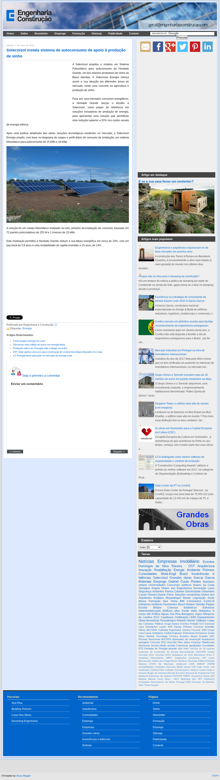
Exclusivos (201, 633)
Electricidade (193, 591)
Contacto (158, 745)
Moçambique (173, 597)
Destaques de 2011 (182, 655)
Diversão (172, 642)
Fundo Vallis (189, 610)
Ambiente (193, 570)
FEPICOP (177, 676)
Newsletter (41, 33)
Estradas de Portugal (155, 648)
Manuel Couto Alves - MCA (163, 679)
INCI (212, 636)
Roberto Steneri (186, 620)
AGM (191, 664)
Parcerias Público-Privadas (201, 661)
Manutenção (145, 661)
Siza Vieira (170, 601)
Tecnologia (161, 636)
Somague (144, 588)
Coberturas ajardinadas (188, 645)
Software (201, 620)
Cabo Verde (203, 667)
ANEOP (201, 664)
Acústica (184, 636)
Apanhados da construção (186, 639)
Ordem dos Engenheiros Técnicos (169, 661)
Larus (211, 588)
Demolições (151, 626)
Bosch (181, 604)
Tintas (147, 685)
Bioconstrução (187, 652)
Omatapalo (144, 682)
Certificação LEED (185, 617)
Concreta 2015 (163, 655)
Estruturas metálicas (150, 604)
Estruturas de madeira (160, 676)
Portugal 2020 (183, 682)
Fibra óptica (183, 642)
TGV (201, 623)
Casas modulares (154, 633)
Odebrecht (209, 679)
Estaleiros (143, 676)
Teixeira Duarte (157, 594)
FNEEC (186, 676)
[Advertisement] (38, 91)
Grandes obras (181, 577)
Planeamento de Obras (163, 682)
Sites (141, 685)
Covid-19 (209, 601)
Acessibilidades (146, 667)
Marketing (185, 679)
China (170, 594)
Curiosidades (148, 574)
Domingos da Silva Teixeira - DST (167, 566)
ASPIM (211, 664)
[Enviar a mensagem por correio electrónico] (58, 324)
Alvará (194, 636)
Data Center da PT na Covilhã (172, 485)
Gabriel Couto (178, 581)
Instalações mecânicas (187, 658)
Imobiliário (189, 561)
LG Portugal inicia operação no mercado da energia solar (42, 355)
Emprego (60, 33)
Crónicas (172, 607)
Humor (187, 597)
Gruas (206, 676)
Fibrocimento (157, 658)
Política (156, 614)
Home (10, 33)
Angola (155, 588)
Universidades (157, 585)
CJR (194, 667)
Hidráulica (205, 610)
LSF (204, 658)
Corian (202, 670)
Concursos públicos (179, 585)
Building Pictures (21, 708)
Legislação (199, 597)
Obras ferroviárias (149, 620)
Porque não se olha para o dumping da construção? (169, 276)
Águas (165, 614)
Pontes (196, 581)
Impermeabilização (150, 610)
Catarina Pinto (157, 670)
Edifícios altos (171, 610)
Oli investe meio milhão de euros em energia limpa (39, 344)
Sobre (24, 33)
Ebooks (171, 673)
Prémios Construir (193, 626)
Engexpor (177, 633)
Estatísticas (190, 607)
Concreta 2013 (158, 642)
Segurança (145, 591)
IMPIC (169, 658)
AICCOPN (151, 630)
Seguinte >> (119, 451)
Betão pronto (184, 667)
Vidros (142, 630)
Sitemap (97, 33)
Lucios (162, 626)
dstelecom (181, 664)
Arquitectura (205, 566)
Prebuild (194, 623)
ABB (180, 648)
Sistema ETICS (147, 664)
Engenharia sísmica (179, 630)
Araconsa (171, 667)
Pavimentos (170, 604)
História (150, 636)
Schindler (209, 626)
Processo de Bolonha (203, 682)
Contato (134, 33)
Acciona (155, 645)
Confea (167, 633)
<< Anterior (15, 451)
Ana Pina (175, 614)
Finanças (196, 642)
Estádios (159, 597)
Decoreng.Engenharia (25, 721)
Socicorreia (154, 639)
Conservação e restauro (186, 670)
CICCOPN (201, 652)
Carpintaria (144, 670)
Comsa (211, 652)
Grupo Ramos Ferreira (176, 623)
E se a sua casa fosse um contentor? (166, 181)
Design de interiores (157, 673)
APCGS (194, 648)
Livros (211, 658)
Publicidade (115, 33)
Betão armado (167, 645)
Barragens (188, 614)
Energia (27, 328)
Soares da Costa (203, 585)
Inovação (145, 570)
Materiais (145, 581)
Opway (178, 626)
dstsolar (172, 648)
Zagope (155, 685)
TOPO (215, 775)
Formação (78, 33)
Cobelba (169, 670)
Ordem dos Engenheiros (176, 588)
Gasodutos (196, 676)
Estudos (203, 636)
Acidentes (158, 591)
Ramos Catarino (174, 591)
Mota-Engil (168, 574)
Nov (194, 679)
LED (212, 676)
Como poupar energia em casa (29, 341)
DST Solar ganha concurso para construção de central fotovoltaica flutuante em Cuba (57, 352)
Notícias (146, 561)
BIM (182, 601)
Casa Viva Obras (21, 714)
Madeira (143, 679)
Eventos (208, 561)
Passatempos (168, 620)
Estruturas (208, 607)
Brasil (184, 574)
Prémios (208, 570)
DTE (141, 648)
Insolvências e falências (96, 739)
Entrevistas (189, 633)
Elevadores (199, 655)
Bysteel (190, 604)
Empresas (167, 561)
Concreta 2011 (146, 655)
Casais (143, 594)
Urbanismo (208, 591)
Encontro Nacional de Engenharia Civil (195, 673)
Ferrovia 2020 (198, 630)
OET (200, 679)
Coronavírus (194, 601)
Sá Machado (166, 664)
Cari (212, 667)
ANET (186, 648)
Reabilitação (162, 570)
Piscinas (143, 639)
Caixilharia (167, 617)
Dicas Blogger (23, 775)
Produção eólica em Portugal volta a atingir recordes (40, 348)
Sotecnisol (160, 577)
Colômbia (163, 630)
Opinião (200, 604)
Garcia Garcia (204, 577)
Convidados (208, 645)
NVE (170, 626)
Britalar (157, 607)
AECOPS (166, 639)
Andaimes (160, 667)
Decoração (199, 588)
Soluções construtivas (187, 594)
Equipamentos (205, 617)
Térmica (173, 636)
